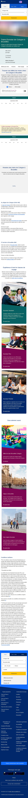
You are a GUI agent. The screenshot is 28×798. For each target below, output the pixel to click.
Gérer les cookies (20, 734)
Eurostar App (4, 742)
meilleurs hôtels (10, 259)
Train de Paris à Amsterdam (4, 703)
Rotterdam (18, 702)
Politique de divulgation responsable (21, 742)
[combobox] (14, 10)
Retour (10, 86)
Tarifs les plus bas (7, 680)
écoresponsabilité (6, 644)
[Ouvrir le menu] (26, 2)
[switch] (24, 91)
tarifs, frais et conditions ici (14, 791)
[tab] (5, 6)
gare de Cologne (6, 205)
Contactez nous (4, 735)
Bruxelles (18, 697)
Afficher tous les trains (8, 677)
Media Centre (6, 744)
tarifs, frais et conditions (17, 278)
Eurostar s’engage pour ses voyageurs (6, 738)
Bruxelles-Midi (14, 245)
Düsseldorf (18, 715)
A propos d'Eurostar (5, 726)
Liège (17, 707)
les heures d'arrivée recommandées (16, 214)
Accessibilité (19, 724)
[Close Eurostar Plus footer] (26, 126)
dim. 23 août (7, 665)
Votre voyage (21, 66)
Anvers (17, 709)
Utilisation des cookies (21, 732)
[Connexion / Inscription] (23, 1)
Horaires (13, 66)
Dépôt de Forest (4, 749)
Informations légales (20, 745)
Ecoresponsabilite (5, 747)
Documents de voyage (16, 220)
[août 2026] (1, 101)
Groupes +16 (6, 683)
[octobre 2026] (27, 101)
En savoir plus (6, 321)
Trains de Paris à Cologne (5, 710)
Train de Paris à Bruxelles (4, 699)
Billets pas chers (5, 66)
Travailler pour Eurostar (6, 728)
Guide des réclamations (6, 732)
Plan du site (19, 727)
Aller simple (17, 86)
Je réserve (5, 461)
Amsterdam (18, 699)
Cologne (18, 704)
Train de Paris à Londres (4, 695)
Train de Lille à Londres (6, 706)
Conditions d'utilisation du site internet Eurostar (21, 750)
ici (9, 596)
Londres (18, 694)
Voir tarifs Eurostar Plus (6, 132)
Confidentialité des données (20, 738)
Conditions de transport (21, 729)
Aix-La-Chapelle (20, 712)
